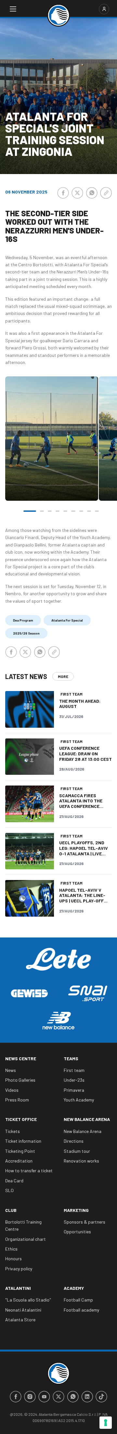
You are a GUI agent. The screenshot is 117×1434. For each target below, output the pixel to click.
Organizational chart (25, 1239)
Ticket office (21, 1119)
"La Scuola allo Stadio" (28, 1299)
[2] (42, 511)
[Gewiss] (29, 993)
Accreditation (18, 1161)
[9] (97, 511)
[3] (50, 511)
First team (74, 1070)
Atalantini (18, 1288)
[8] (89, 511)
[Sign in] (104, 9)
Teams (71, 1058)
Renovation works (81, 1161)
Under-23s (74, 1080)
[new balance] (58, 1020)
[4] (57, 511)
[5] (65, 511)
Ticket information (23, 1141)
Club (11, 1210)
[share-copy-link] (106, 193)
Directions (74, 1141)
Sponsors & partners (84, 1222)
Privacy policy (18, 1268)
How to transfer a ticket (29, 1170)
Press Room (17, 1099)
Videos (12, 1090)
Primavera (74, 1090)
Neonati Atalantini (23, 1310)
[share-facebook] (63, 193)
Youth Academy (79, 1099)
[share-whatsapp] (92, 193)
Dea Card (14, 1180)
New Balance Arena (87, 1119)
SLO (9, 1190)
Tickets (12, 1131)
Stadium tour (77, 1151)
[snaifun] (87, 993)
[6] (73, 511)
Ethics (11, 1249)
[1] (29, 511)
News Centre (20, 1058)
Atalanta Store (20, 1319)
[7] (81, 511)
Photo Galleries (20, 1080)
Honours (13, 1258)
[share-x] (77, 193)
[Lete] (58, 964)
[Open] (13, 9)
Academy (74, 1288)
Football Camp (78, 1299)
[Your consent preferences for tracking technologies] (105, 1422)
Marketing (76, 1210)
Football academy (81, 1310)
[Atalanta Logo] (58, 15)
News (10, 1070)
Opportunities (77, 1231)
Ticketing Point (20, 1151)
